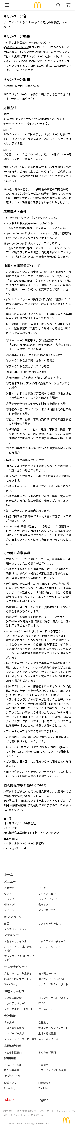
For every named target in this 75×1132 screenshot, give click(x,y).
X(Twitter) (9, 1088)
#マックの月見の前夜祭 (44, 22)
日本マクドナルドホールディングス (23, 1114)
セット (8, 893)
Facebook (44, 1082)
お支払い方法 (45, 1008)
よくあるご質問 (47, 1052)
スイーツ (9, 910)
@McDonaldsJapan (16, 47)
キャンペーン (12, 917)
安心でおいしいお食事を (18, 973)
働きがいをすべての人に (52, 978)
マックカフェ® (46, 910)
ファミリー (11, 935)
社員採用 (43, 1064)
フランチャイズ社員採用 (52, 1070)
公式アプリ (10, 1082)
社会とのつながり (14, 1028)
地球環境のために (48, 973)
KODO (41, 1003)
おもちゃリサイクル (15, 941)
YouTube (43, 1088)
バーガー (43, 888)
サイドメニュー (47, 893)
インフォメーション (15, 929)
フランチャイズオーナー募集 (20, 1038)
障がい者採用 (11, 1070)
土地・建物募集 (47, 1033)
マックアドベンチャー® (51, 941)
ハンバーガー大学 (14, 1033)
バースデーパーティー (50, 946)
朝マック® (9, 904)
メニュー (10, 881)
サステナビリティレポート (53, 984)
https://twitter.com (27, 751)
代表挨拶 (9, 1022)
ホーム (8, 874)
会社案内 (43, 1022)
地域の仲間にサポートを (18, 978)
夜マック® (44, 904)
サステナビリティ (15, 967)
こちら (64, 805)
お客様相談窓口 (13, 1052)
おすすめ (9, 888)
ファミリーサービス (49, 923)
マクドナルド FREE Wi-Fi (18, 1008)
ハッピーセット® (47, 899)
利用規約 (8, 1111)
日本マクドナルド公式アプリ (54, 998)
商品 (6, 923)
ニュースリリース (48, 1038)
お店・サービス (14, 991)
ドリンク (9, 899)
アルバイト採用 (13, 1064)
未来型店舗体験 (13, 998)
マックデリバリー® (14, 1003)
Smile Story (10, 984)
